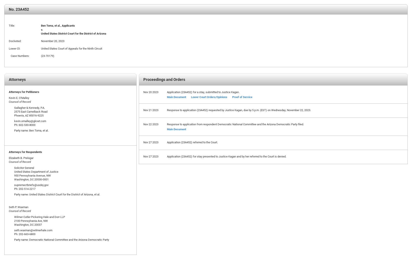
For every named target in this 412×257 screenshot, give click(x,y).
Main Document (176, 97)
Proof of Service (242, 97)
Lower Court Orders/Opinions (209, 97)
